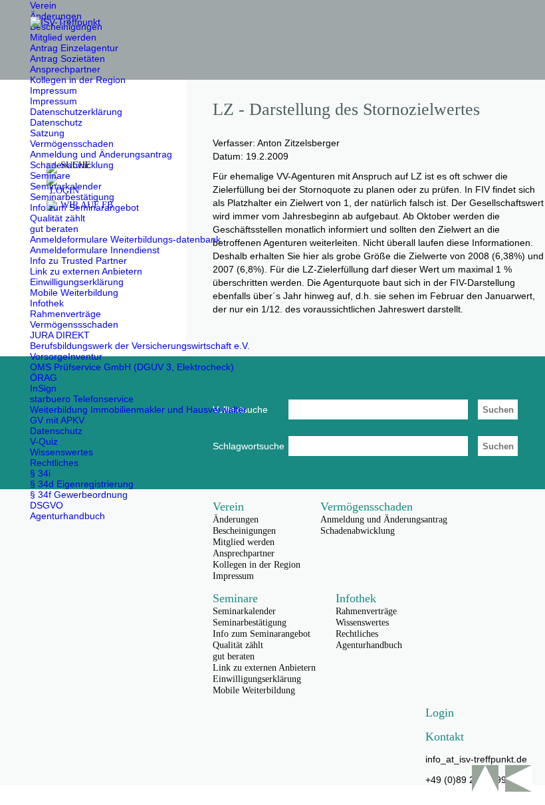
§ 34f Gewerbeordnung (79, 494)
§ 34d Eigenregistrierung (82, 484)
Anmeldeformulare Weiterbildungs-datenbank (125, 239)
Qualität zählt (57, 218)
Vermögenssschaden (74, 324)
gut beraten (54, 228)
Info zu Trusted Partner (78, 260)
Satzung (47, 133)
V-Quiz (44, 441)
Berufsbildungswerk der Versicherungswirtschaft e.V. (140, 345)
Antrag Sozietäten (67, 58)
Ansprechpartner (65, 69)
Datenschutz (56, 122)
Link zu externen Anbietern (86, 271)
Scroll (485, 778)
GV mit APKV (57, 420)
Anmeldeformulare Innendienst (95, 250)
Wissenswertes (61, 452)
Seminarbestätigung (72, 196)
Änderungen (56, 16)
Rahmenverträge (65, 313)
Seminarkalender (66, 186)
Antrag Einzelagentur (74, 48)
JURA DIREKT (60, 335)
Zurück (518, 778)
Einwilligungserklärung (77, 282)
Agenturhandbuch (67, 516)
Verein (43, 5)
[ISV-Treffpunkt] (65, 22)
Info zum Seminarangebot (84, 207)
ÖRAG (43, 377)
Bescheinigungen (244, 531)
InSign (43, 388)
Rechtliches (54, 462)
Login (439, 712)
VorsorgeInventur (66, 356)
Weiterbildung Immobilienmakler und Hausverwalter (138, 409)
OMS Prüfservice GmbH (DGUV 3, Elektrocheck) (132, 367)
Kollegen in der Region (78, 79)
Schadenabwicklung (72, 165)
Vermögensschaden (72, 143)
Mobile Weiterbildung (74, 292)
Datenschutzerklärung (76, 111)
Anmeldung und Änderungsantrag (101, 154)
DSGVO (46, 505)
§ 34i (40, 473)
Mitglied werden (63, 37)
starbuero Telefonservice (82, 399)
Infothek (47, 303)
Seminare (50, 175)
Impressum (53, 90)
